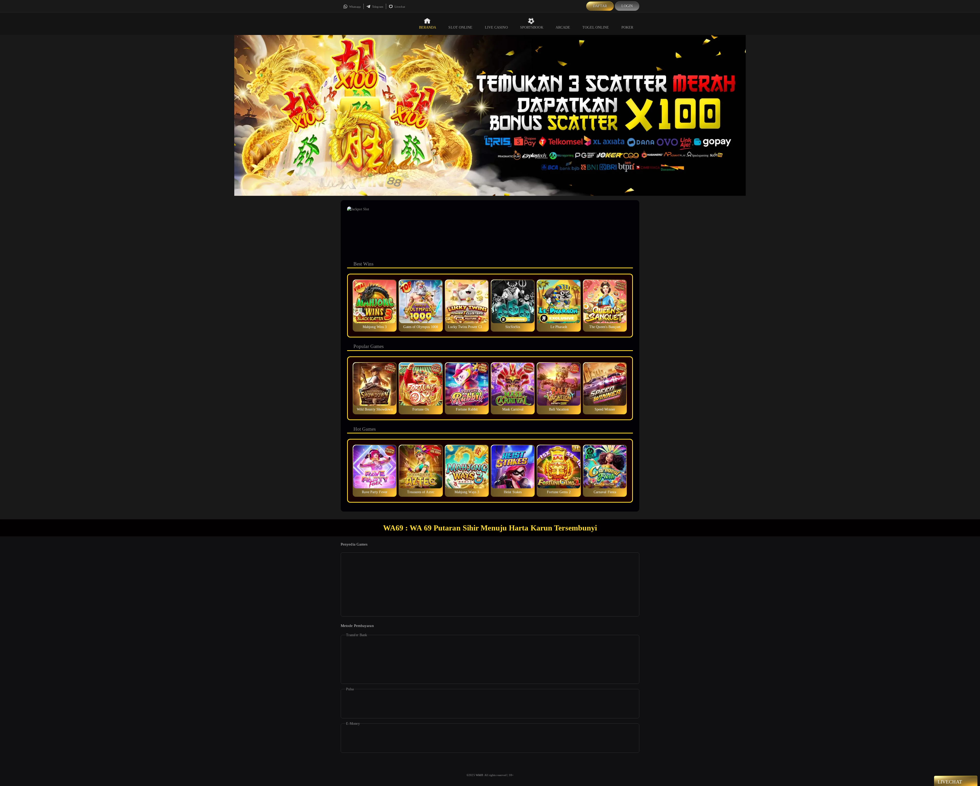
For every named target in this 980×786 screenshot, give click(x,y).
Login (627, 6)
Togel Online (595, 27)
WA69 (479, 775)
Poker (627, 27)
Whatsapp (354, 6)
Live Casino (496, 27)
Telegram (377, 6)
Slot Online (460, 27)
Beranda (427, 27)
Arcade (563, 27)
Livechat (399, 6)
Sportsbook (531, 27)
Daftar (600, 6)
